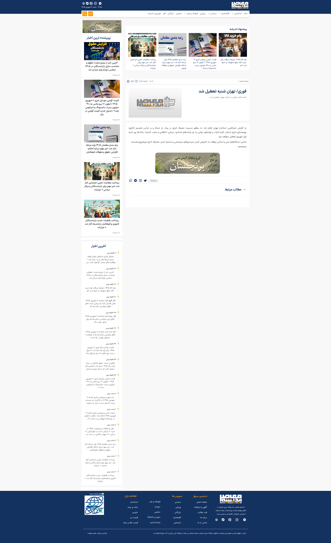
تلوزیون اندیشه (154, 13)
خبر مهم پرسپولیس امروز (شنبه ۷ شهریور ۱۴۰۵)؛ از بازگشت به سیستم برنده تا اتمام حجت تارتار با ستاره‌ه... (100, 400)
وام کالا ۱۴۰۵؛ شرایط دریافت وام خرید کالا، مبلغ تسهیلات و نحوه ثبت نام (233, 62)
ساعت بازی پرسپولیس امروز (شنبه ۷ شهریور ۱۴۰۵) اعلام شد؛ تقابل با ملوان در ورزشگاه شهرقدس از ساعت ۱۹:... (100, 416)
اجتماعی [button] (238, 13)
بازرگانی (171, 13)
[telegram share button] (100, 3)
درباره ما (203, 517)
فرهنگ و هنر (154, 501)
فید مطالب (202, 512)
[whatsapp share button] (131, 181)
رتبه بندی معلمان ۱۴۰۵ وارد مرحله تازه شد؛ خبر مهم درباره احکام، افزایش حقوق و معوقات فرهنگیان (102, 148)
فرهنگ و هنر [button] (192, 13)
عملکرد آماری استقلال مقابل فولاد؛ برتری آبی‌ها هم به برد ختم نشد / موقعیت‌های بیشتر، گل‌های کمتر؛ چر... (100, 259)
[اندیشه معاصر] (240, 5)
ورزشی (202, 13)
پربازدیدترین (155, 522)
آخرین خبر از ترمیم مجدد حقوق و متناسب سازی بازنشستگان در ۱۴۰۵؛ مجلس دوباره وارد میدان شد (102, 66)
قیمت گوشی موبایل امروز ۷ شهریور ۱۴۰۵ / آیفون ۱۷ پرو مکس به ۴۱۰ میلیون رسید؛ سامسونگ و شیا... (204, 64)
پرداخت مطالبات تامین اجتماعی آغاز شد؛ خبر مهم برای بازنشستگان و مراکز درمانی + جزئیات (143, 64)
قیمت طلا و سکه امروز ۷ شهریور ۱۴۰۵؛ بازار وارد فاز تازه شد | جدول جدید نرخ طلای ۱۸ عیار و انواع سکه (100, 350)
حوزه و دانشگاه (153, 517)
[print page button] (128, 81)
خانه (246, 13)
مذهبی (179, 13)
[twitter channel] (244, 519)
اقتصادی (177, 517)
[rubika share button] (83, 3)
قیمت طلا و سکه (130, 522)
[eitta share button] (91, 3)
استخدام (134, 502)
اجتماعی (177, 522)
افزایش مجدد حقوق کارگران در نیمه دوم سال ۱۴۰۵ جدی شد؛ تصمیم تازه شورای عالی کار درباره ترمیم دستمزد (100, 366)
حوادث (157, 506)
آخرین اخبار (99, 246)
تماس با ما (202, 522)
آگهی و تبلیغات (200, 507)
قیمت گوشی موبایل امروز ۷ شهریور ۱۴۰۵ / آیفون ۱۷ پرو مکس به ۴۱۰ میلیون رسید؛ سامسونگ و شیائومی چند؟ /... (100, 383)
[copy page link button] (132, 81)
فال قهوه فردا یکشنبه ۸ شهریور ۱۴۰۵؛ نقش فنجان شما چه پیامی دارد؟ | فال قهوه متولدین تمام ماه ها (100, 303)
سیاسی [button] (213, 13)
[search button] (84, 13)
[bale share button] (87, 3)
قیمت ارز (134, 517)
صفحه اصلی (244, 81)
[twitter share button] (145, 181)
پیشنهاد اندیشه (238, 29)
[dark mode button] (90, 13)
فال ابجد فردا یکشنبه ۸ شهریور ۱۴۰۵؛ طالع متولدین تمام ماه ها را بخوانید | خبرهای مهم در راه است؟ (100, 334)
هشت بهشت (92, 533)
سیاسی (178, 502)
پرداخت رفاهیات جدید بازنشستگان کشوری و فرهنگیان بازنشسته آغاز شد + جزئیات (102, 224)
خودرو (135, 512)
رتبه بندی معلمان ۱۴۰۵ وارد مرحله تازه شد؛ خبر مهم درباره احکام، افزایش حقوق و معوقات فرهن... (173, 64)
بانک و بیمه (133, 507)
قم (164, 13)
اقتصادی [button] (225, 13)
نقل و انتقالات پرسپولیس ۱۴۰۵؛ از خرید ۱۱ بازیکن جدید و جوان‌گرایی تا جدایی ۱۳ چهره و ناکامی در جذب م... (100, 431)
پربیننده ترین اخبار (98, 37)
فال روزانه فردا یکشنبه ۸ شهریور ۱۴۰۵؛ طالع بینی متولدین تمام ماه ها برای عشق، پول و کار (100, 319)
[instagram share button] (95, 3)
